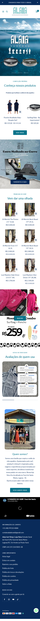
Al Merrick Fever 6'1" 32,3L (10, 249)
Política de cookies (9, 578)
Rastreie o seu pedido (10, 567)
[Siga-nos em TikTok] (17, 601)
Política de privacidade (10, 582)
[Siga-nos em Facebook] (4, 601)
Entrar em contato (8, 562)
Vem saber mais (20, 492)
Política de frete (8, 570)
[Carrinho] (37, 14)
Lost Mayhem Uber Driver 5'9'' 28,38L (30, 278)
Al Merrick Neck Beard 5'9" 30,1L (30, 249)
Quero (20, 320)
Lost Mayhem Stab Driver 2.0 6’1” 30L (10, 278)
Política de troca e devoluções (13, 574)
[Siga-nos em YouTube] (13, 601)
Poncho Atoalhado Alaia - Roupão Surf (13, 121)
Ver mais (20, 135)
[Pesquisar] (7, 14)
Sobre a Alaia (7, 586)
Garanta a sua (20, 184)
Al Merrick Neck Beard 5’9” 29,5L (30, 222)
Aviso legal (6, 559)
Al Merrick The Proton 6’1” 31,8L (10, 222)
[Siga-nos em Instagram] (9, 601)
